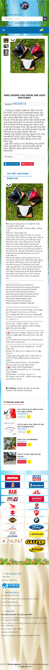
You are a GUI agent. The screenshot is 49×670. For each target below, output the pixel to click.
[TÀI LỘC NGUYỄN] (24, 6)
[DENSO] (36, 499)
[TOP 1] (12, 485)
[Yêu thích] (29, 417)
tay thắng (42, 23)
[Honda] (12, 506)
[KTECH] (36, 549)
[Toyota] (12, 527)
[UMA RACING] (12, 499)
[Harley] (12, 520)
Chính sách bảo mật (11, 595)
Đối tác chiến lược (9, 580)
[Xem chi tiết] (40, 30)
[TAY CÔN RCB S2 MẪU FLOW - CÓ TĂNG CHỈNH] (10, 413)
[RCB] (36, 492)
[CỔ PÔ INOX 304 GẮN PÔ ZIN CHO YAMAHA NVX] (10, 428)
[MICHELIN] (36, 485)
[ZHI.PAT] (12, 541)
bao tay (35, 23)
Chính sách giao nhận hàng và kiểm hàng (20, 599)
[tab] (18, 174)
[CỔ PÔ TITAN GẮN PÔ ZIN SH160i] (10, 458)
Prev (14, 61)
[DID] (12, 492)
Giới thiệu (6, 577)
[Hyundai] (12, 534)
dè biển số (23, 23)
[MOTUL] (12, 478)
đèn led (30, 23)
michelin (4, 25)
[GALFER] (35, 542)
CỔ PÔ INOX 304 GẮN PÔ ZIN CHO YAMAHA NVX (30, 425)
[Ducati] (36, 513)
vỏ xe (10, 25)
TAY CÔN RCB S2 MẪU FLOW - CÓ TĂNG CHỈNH (30, 410)
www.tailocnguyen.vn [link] (26, 374)
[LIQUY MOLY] (36, 478)
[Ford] (36, 527)
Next (41, 61)
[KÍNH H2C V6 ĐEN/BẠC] (10, 443)
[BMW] (36, 520)
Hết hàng (21, 417)
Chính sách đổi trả (10, 602)
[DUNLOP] (36, 534)
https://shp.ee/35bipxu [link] (27, 312)
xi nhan (17, 23)
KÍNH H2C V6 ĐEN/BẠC (27, 439)
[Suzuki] (12, 513)
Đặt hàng (21, 444)
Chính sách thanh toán (12, 605)
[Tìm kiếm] (45, 19)
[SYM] (36, 506)
